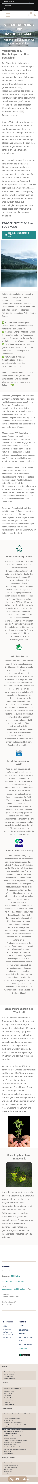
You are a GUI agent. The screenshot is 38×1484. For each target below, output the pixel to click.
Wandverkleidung (8, 1453)
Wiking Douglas (8, 1393)
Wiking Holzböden (9, 1374)
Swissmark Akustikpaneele (11, 1372)
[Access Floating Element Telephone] (12, 1479)
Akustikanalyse (8, 1471)
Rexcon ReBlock (8, 1376)
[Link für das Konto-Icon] (35, 15)
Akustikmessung (8, 1420)
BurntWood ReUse (9, 1398)
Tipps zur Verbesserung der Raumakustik (15, 1449)
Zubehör (6, 9)
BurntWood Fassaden (9, 1378)
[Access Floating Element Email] (17, 1479)
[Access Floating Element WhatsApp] (23, 1479)
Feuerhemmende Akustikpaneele (13, 1422)
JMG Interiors (15, 1276)
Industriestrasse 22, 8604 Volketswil (14, 1289)
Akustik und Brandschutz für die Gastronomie (16, 1416)
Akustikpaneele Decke (10, 1444)
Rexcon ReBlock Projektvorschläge (13, 1431)
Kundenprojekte (8, 1469)
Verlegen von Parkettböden (11, 1465)
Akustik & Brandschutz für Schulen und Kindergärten (18, 1414)
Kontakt (6, 1474)
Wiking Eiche (7, 1395)
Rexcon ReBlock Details (10, 1433)
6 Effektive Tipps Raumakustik (12, 1427)
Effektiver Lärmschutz (10, 1438)
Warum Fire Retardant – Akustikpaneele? (15, 1425)
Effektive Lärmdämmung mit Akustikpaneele (16, 1436)
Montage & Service (9, 1)
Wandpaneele (7, 1451)
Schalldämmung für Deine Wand (12, 1442)
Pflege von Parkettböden (10, 1467)
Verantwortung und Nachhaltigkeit (13, 1429)
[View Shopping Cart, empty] (29, 15)
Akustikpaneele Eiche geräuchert (13, 1447)
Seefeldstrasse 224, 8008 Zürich (13, 1281)
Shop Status (23, 1348)
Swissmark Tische (9, 1391)
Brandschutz (7, 5)
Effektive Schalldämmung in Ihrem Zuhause (15, 1440)
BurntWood (7, 1402)
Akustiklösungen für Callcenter (12, 1418)
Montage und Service (9, 1463)
